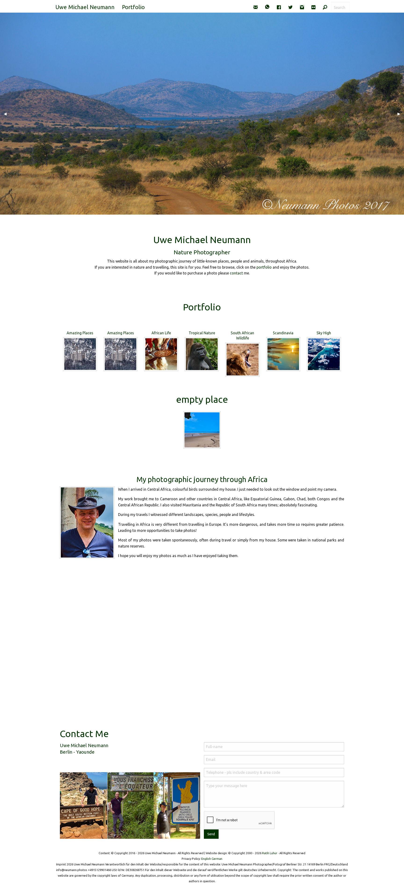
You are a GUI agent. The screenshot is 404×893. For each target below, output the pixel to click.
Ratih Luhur (269, 853)
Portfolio (133, 7)
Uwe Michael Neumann (85, 7)
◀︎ (7, 114)
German (217, 858)
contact (236, 273)
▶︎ (400, 114)
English (206, 858)
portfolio (264, 267)
